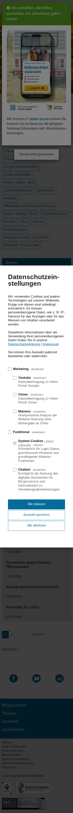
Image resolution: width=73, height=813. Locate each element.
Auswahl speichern (36, 515)
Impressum (51, 344)
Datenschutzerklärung (24, 344)
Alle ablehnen (36, 525)
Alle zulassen (36, 504)
